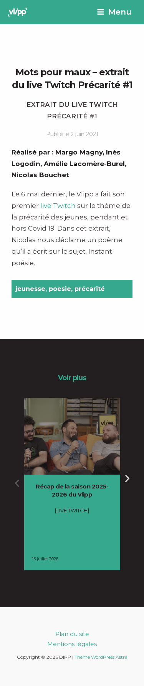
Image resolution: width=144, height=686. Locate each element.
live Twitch (58, 205)
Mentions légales (72, 644)
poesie (60, 288)
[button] (17, 483)
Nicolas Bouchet (40, 175)
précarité (89, 288)
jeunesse (30, 288)
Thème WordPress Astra (100, 657)
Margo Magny (79, 152)
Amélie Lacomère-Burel (84, 164)
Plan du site (72, 634)
